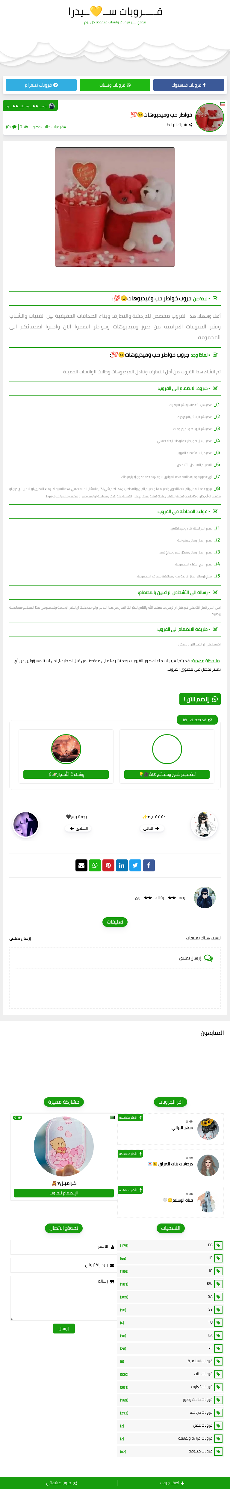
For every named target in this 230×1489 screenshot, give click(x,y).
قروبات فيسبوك (187, 85)
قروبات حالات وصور (166, 1400)
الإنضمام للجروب (64, 1193)
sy (166, 1309)
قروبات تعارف (166, 1387)
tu (166, 1322)
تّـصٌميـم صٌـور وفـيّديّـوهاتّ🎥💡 (167, 774)
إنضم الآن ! (196, 698)
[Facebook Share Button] (149, 865)
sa (166, 1297)
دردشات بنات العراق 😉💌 (170, 1164)
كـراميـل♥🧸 (63, 1183)
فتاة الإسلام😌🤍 (177, 1200)
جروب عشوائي (58, 1483)
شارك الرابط (177, 125)
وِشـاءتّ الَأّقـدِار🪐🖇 (66, 774)
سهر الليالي (182, 1128)
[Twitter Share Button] (135, 865)
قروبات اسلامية (166, 1361)
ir (166, 1258)
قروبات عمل (166, 1425)
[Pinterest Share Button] (122, 865)
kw (166, 1284)
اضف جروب (169, 1483)
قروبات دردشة (166, 1412)
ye (166, 1348)
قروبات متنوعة (166, 1451)
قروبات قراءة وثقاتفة (166, 1438)
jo (166, 1271)
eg (166, 1245)
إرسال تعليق (20, 938)
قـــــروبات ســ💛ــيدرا (115, 11)
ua (166, 1335)
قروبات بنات (166, 1374)
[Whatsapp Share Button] (95, 865)
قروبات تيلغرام (38, 85)
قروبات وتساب (112, 85)
